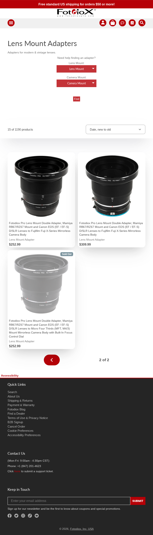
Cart (112, 23)
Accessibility (10, 375)
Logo (76, 12)
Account (102, 23)
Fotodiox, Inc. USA (82, 528)
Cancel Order (16, 426)
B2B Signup (15, 422)
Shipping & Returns (20, 400)
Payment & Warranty (21, 405)
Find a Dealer (16, 413)
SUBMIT (137, 501)
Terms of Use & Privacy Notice (28, 418)
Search (12, 392)
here (17, 471)
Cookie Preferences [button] (20, 430)
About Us (14, 396)
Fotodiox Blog (16, 409)
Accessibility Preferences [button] (24, 435)
